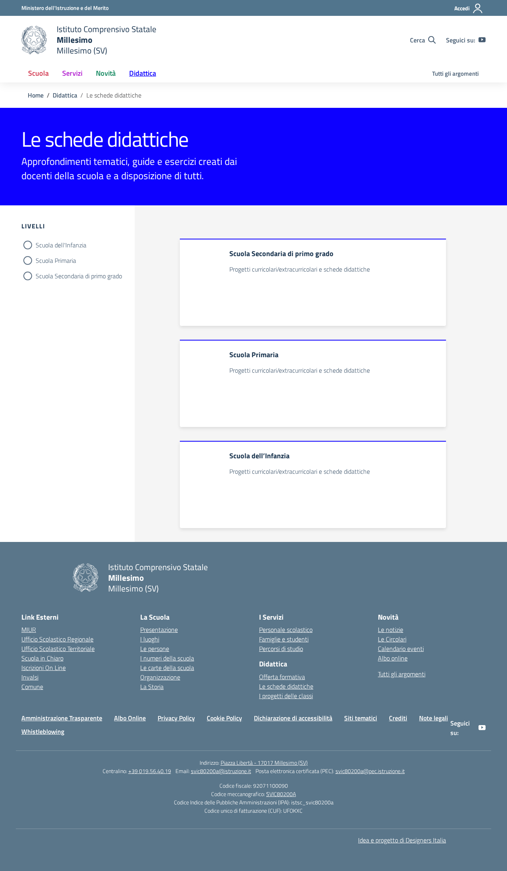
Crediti (398, 718)
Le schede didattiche (286, 686)
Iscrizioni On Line (43, 667)
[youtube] (482, 40)
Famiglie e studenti (284, 639)
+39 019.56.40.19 (149, 771)
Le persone (154, 648)
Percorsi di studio (281, 648)
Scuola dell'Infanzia (61, 245)
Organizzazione (160, 677)
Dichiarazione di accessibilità (293, 718)
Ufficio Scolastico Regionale (57, 639)
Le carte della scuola (167, 667)
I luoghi (149, 639)
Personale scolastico (286, 629)
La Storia (152, 686)
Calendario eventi (401, 648)
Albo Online (130, 718)
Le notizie (390, 629)
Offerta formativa (282, 676)
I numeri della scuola (167, 658)
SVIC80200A (281, 794)
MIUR (28, 629)
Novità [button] (106, 73)
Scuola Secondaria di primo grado (79, 276)
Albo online (393, 658)
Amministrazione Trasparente (61, 718)
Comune (32, 686)
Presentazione (159, 629)
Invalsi (29, 677)
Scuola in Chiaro (42, 658)
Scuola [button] (38, 73)
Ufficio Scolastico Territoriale (58, 648)
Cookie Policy (224, 718)
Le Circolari (392, 639)
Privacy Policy (176, 718)
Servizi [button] (72, 73)
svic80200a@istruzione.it (221, 771)
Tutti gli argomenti (455, 73)
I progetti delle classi (286, 696)
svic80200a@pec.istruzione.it (370, 771)
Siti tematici (360, 718)
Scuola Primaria (56, 260)
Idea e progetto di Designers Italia (402, 840)
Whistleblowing (42, 731)
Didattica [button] (142, 73)
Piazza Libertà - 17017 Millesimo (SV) (264, 762)
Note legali (433, 718)
